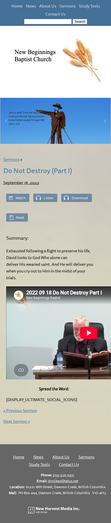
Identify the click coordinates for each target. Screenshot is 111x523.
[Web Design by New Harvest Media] (54, 512)
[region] (55, 121)
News (31, 6)
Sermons (68, 6)
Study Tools (89, 6)
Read (20, 217)
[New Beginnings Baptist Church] (55, 84)
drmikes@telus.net (63, 481)
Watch (20, 198)
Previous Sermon (20, 410)
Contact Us (55, 14)
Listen (48, 198)
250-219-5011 (63, 475)
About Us (47, 6)
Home (16, 6)
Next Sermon (16, 421)
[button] (6, 121)
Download (80, 198)
